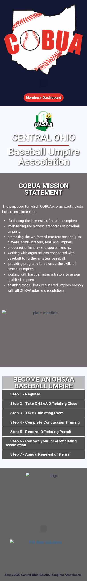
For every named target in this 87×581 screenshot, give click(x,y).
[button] (43, 83)
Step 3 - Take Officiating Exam (36, 413)
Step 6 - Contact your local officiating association (41, 443)
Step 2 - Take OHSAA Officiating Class (43, 403)
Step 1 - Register (25, 394)
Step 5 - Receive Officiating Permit (40, 431)
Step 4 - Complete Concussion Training (45, 422)
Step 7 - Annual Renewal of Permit (40, 454)
